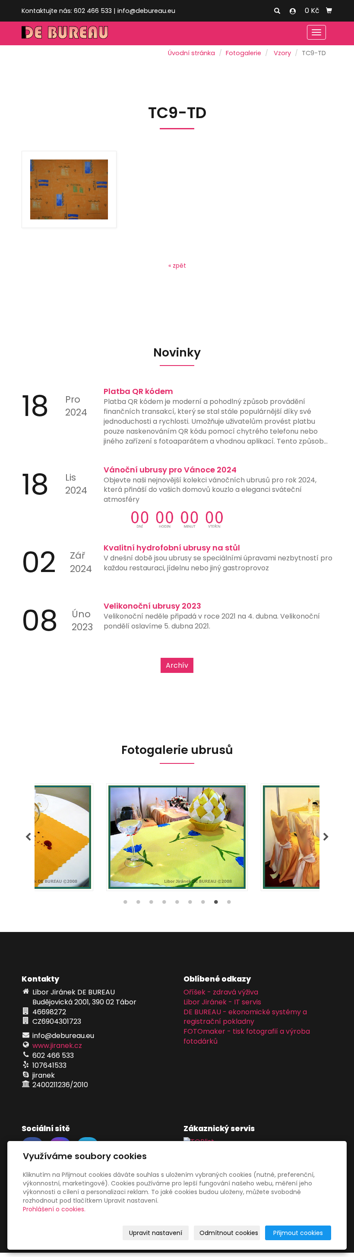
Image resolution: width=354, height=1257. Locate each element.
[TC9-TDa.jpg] (69, 189)
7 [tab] (203, 904)
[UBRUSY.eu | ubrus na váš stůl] (65, 32)
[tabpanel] (177, 837)
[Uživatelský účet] (292, 11)
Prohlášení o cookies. (54, 1209)
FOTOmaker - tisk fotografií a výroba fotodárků (246, 1036)
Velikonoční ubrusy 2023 (152, 605)
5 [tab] (177, 904)
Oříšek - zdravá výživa (220, 992)
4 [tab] (164, 904)
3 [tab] (151, 904)
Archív (177, 665)
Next (326, 837)
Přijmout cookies (298, 1233)
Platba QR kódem (138, 391)
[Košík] (329, 11)
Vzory (282, 53)
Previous (28, 837)
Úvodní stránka (191, 53)
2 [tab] (138, 904)
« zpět (177, 265)
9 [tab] (228, 904)
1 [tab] (125, 904)
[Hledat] (277, 11)
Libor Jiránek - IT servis (222, 1002)
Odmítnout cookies (228, 1233)
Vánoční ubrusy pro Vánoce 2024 (170, 469)
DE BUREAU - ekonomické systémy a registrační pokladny (245, 1017)
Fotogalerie (243, 53)
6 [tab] (190, 904)
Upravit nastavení (155, 1233)
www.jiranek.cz (57, 1046)
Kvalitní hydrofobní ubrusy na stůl (172, 547)
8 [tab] (216, 904)
